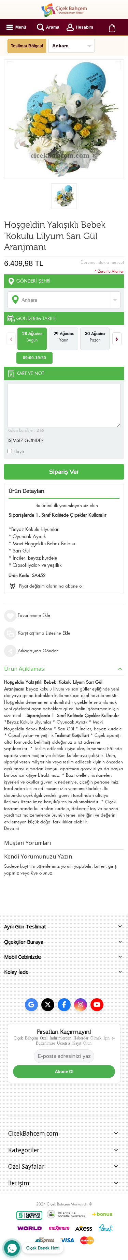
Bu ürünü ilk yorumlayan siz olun (66, 505)
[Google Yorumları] (31, 1004)
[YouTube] (96, 1004)
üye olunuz (41, 873)
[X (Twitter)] (47, 1004)
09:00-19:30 (34, 357)
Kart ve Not (30, 373)
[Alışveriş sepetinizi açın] (112, 27)
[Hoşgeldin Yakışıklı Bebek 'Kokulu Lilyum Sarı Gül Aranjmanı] (64, 196)
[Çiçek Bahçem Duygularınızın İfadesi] (64, 10)
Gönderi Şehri (33, 281)
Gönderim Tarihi (36, 318)
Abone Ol (64, 1071)
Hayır (19, 451)
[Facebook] (64, 1004)
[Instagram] (80, 1004)
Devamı (11, 828)
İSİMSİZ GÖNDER (26, 440)
